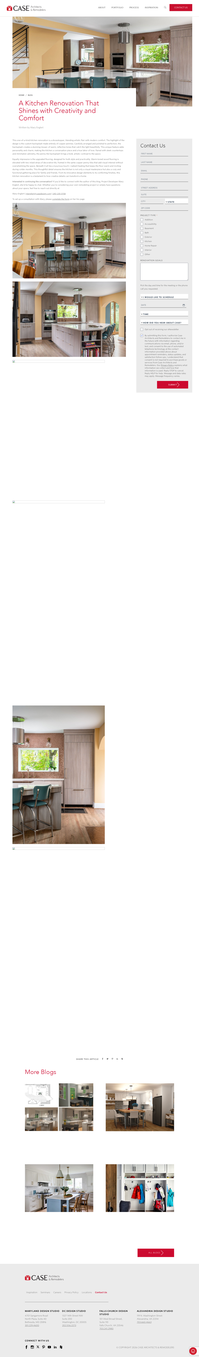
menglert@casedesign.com (38, 194)
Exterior (148, 237)
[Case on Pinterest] (43, 1347)
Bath (147, 233)
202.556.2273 (69, 1325)
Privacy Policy (167, 365)
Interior (148, 250)
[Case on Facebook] (26, 1347)
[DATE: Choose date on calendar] (183, 305)
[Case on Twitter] (38, 1346)
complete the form (60, 199)
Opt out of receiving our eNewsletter (162, 329)
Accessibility (150, 224)
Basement (149, 228)
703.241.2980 (106, 1328)
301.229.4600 (32, 1325)
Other (147, 254)
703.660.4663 (144, 1322)
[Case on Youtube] (49, 1347)
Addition (149, 220)
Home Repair (151, 246)
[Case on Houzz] (61, 1347)
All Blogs (154, 1252)
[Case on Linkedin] (55, 1347)
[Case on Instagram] (32, 1347)
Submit (172, 385)
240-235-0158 (59, 194)
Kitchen (148, 241)
